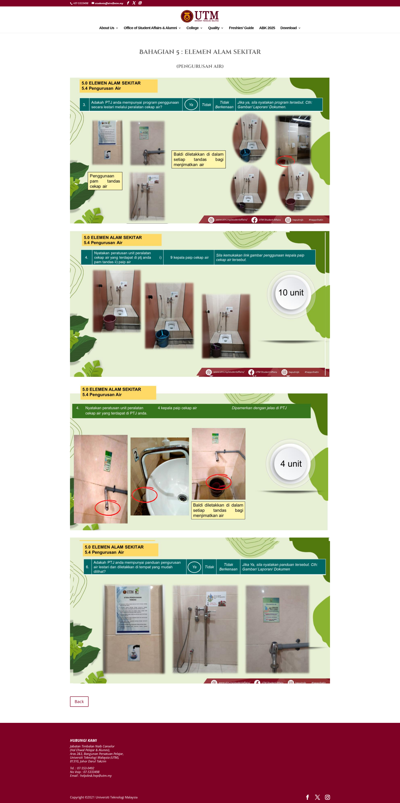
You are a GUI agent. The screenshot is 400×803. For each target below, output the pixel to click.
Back (79, 701)
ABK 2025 (267, 28)
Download (288, 28)
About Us (106, 28)
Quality (213, 28)
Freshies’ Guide (241, 28)
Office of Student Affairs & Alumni (150, 28)
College (192, 28)
